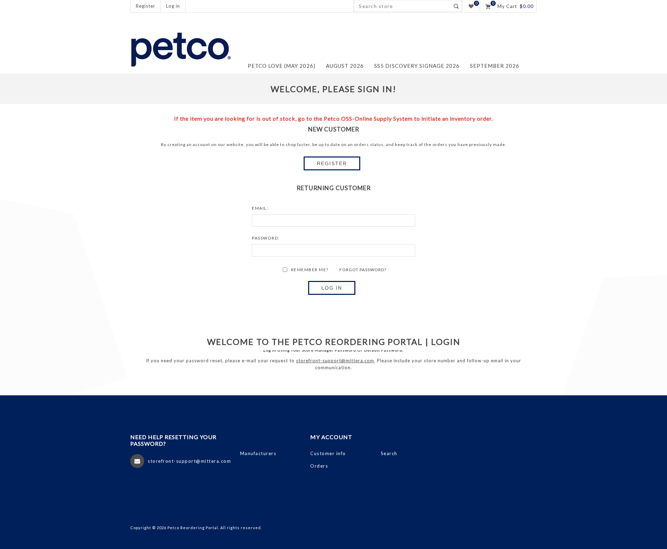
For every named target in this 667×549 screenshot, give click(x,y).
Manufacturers (258, 453)
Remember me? (310, 269)
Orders (319, 466)
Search (456, 6)
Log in (173, 6)
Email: (260, 208)
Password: (266, 238)
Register (145, 6)
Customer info (328, 453)
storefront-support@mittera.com (335, 360)
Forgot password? (362, 269)
